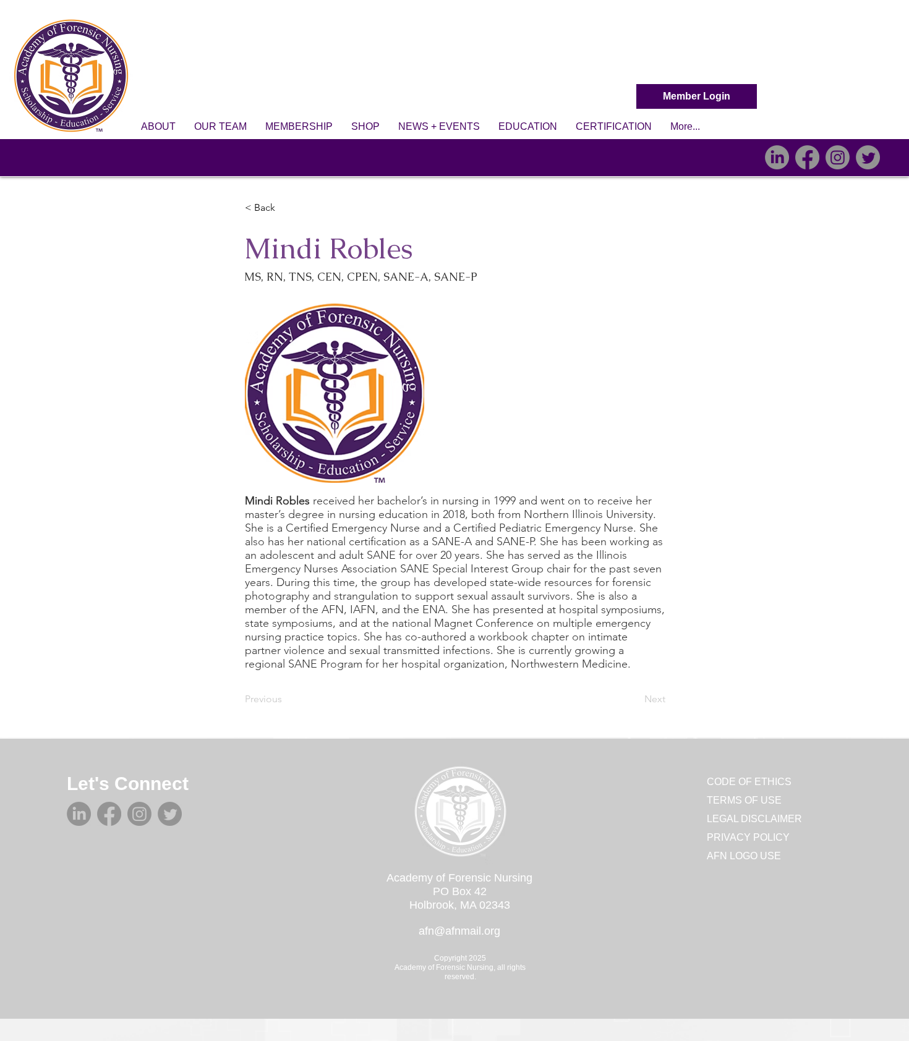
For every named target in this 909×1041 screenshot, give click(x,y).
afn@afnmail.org (459, 931)
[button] (158, 126)
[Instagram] (838, 157)
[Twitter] (868, 157)
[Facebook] (807, 157)
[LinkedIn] (777, 157)
